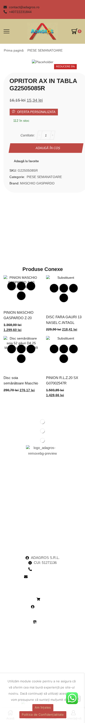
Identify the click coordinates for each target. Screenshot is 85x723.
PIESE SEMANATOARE (45, 50)
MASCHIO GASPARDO (37, 183)
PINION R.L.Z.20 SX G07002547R (62, 380)
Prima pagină (14, 50)
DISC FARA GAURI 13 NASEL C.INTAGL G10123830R (63, 322)
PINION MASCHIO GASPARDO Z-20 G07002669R (19, 318)
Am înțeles (43, 707)
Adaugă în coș (47, 148)
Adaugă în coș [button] (21, 286)
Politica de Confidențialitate (43, 714)
